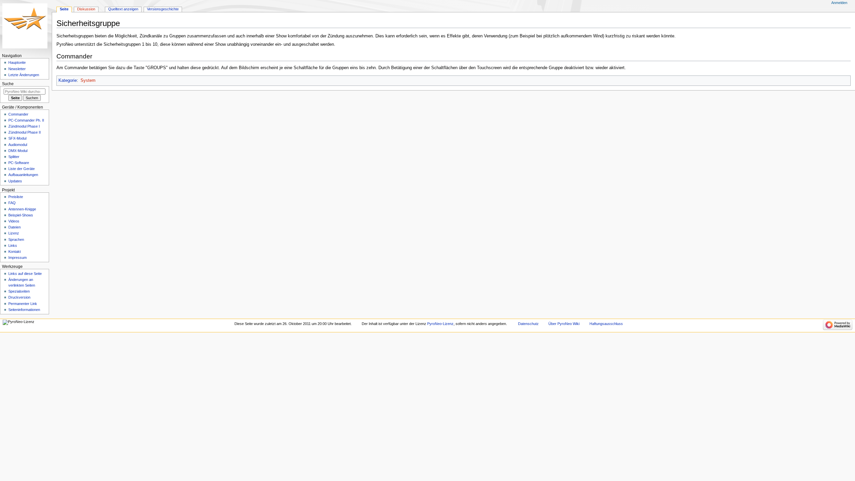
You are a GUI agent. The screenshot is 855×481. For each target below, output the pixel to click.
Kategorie (67, 80)
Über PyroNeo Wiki (563, 324)
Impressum (17, 258)
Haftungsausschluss (606, 324)
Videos (13, 221)
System (88, 80)
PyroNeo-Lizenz (440, 324)
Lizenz (13, 233)
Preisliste (15, 197)
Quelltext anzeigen (123, 9)
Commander (18, 114)
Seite (64, 9)
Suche (8, 84)
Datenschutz (528, 324)
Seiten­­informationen (24, 310)
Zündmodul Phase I (24, 126)
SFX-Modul (17, 138)
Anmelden (839, 3)
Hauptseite (17, 62)
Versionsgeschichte (163, 9)
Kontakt (14, 252)
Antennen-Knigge (22, 209)
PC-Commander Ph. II (26, 120)
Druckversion (19, 297)
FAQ (12, 203)
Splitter (13, 157)
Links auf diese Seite (25, 274)
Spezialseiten (19, 291)
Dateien (14, 227)
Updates (15, 181)
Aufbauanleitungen (23, 175)
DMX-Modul (17, 151)
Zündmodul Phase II (24, 132)
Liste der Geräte (21, 169)
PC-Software (18, 163)
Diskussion (86, 9)
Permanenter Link (22, 304)
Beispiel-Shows (20, 215)
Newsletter (17, 69)
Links (12, 246)
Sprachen (16, 239)
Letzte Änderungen (23, 75)
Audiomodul (17, 145)
